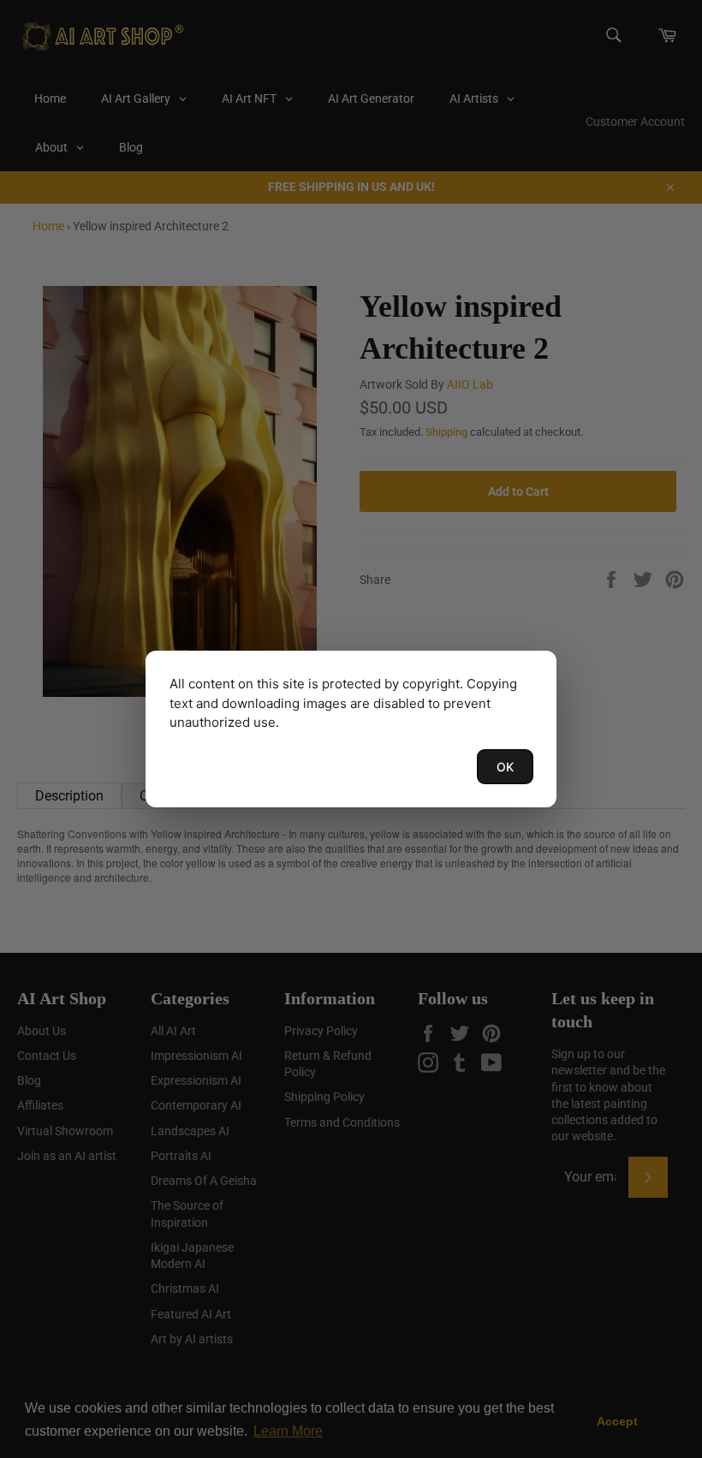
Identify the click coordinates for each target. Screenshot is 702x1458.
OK (505, 766)
